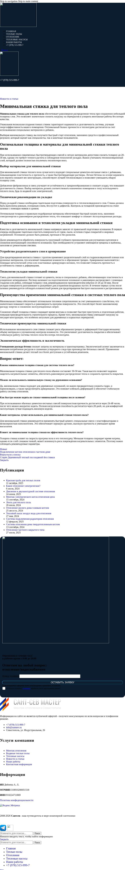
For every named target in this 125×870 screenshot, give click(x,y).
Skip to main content (28, 1)
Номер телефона (10, 676)
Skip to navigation (9, 1)
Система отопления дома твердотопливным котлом (33, 524)
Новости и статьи (9, 98)
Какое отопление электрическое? (23, 486)
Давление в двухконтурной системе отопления (30, 491)
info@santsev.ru (14, 727)
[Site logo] (18, 26)
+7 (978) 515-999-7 (9, 80)
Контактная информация (19, 764)
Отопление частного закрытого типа (25, 530)
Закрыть (4, 460)
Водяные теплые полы (18, 753)
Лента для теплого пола (18, 502)
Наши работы (13, 761)
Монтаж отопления (16, 750)
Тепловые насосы (15, 756)
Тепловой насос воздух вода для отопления (28, 513)
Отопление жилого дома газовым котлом (27, 508)
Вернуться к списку (10, 454)
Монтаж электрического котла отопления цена (30, 497)
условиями (26, 688)
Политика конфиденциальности (16, 800)
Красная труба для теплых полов (23, 480)
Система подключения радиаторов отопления (30, 519)
